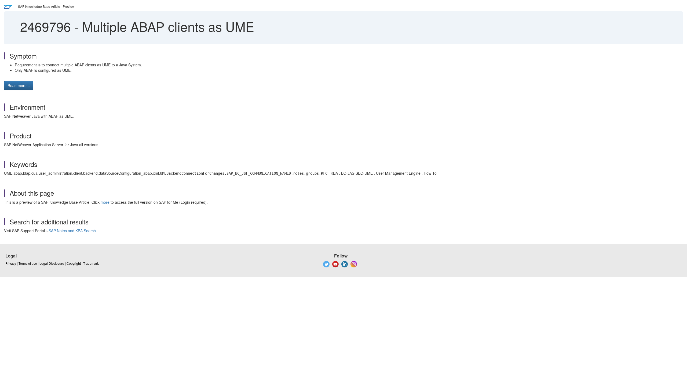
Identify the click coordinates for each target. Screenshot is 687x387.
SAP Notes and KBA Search (72, 230)
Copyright (74, 263)
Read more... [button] (19, 85)
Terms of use (28, 263)
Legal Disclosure (51, 263)
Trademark (91, 263)
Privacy (10, 263)
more (105, 202)
